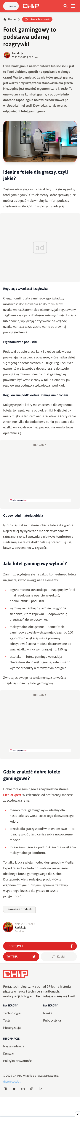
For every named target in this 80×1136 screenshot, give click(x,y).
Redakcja (17, 53)
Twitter (12, 956)
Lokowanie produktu (39, 19)
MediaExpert (12, 795)
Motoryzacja (12, 1028)
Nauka (47, 1013)
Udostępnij (15, 946)
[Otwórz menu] (73, 6)
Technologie (11, 1013)
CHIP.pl (17, 1075)
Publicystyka (52, 1020)
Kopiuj (61, 956)
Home (12, 19)
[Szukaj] (65, 6)
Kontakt (8, 1053)
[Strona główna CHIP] (30, 6)
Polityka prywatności (18, 1061)
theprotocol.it (11, 1081)
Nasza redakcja (13, 1046)
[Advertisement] (40, 472)
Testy (6, 1020)
